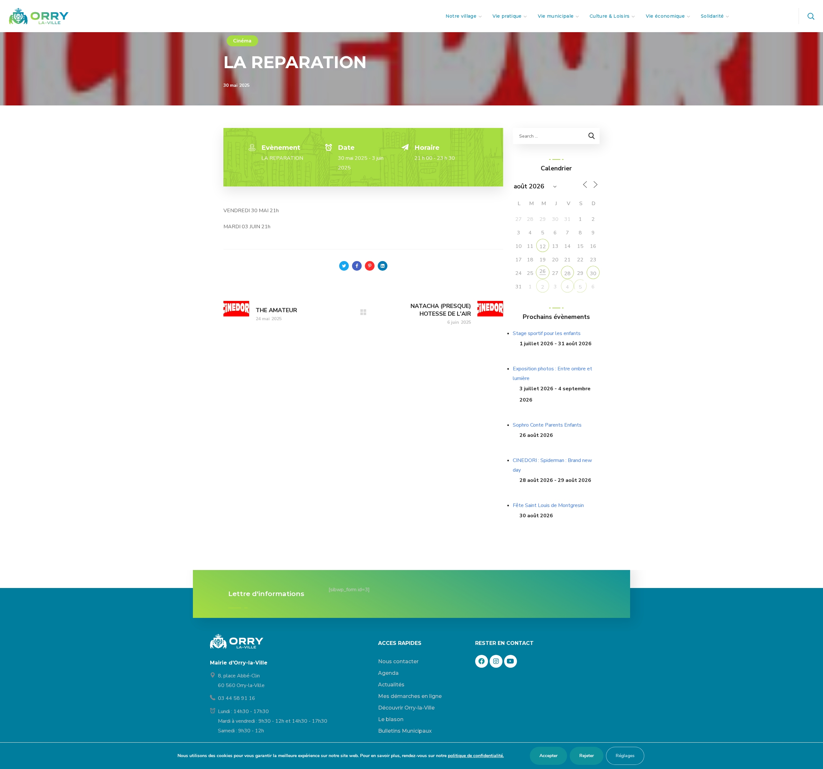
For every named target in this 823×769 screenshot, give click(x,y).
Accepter (548, 756)
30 (593, 273)
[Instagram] (496, 661)
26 (542, 271)
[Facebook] (481, 661)
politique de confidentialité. (476, 756)
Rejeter (586, 756)
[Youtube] (510, 661)
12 (542, 246)
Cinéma (242, 40)
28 (567, 273)
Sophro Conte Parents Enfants (547, 425)
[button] (811, 16)
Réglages (625, 756)
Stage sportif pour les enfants (547, 333)
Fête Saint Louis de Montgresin (548, 505)
